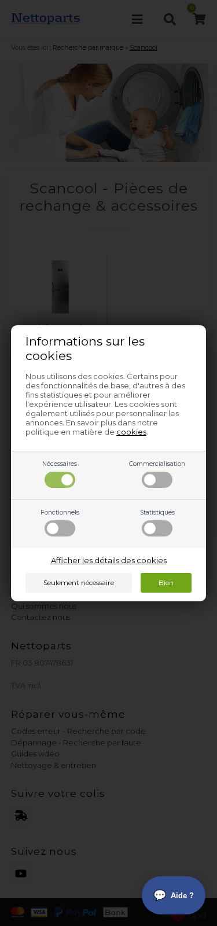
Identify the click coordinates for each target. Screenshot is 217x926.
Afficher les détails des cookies (109, 560)
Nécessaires (59, 464)
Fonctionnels (60, 512)
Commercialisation (157, 464)
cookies (131, 431)
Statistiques (157, 512)
